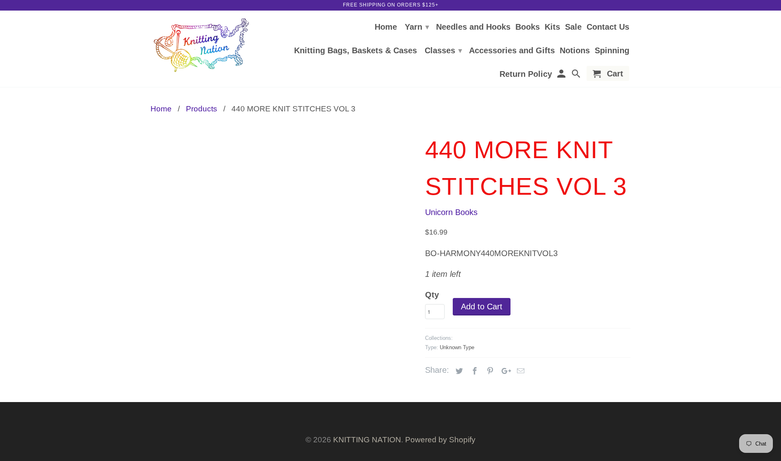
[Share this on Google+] (503, 371)
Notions (575, 51)
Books (527, 27)
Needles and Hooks (473, 27)
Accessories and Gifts (512, 51)
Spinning (612, 51)
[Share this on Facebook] (473, 371)
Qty (432, 294)
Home (386, 27)
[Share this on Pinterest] (488, 371)
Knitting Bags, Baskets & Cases (355, 51)
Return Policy (526, 74)
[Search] (577, 75)
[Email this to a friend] (519, 371)
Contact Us (608, 27)
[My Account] (562, 75)
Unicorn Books (451, 212)
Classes (443, 50)
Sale (573, 27)
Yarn (417, 26)
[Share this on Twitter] (458, 371)
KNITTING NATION (367, 439)
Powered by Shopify (440, 439)
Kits (552, 27)
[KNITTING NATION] (201, 45)
